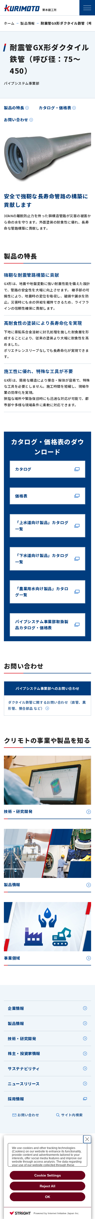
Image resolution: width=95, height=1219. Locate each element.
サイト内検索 (72, 1114)
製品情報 (27, 23)
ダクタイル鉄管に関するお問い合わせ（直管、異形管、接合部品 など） (47, 705)
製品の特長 (14, 108)
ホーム (9, 23)
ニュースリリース (24, 1084)
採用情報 (16, 1099)
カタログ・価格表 (55, 108)
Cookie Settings (47, 1175)
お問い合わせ (16, 119)
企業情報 (16, 1008)
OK (47, 1197)
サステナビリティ (24, 1068)
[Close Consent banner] (87, 1139)
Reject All (47, 1186)
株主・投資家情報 (24, 1053)
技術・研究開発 (22, 1038)
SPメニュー (87, 8)
